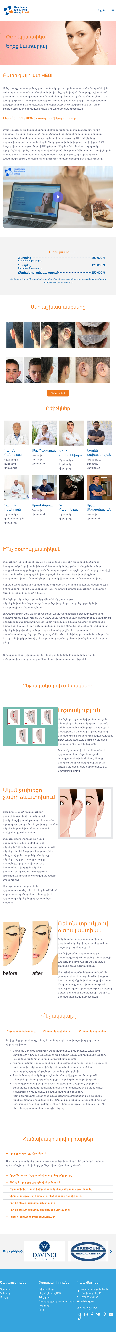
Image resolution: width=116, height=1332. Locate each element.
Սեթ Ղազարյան (44, 450)
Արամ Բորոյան (43, 505)
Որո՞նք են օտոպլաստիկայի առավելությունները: (40, 1209)
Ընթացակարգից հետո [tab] (93, 1031)
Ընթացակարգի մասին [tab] (57, 1031)
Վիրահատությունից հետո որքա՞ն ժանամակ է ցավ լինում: (46, 1195)
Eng (100, 10)
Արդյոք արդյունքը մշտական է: (28, 1153)
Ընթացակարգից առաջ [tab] (21, 1031)
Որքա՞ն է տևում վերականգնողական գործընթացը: (41, 1175)
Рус (105, 10)
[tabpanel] (58, 1081)
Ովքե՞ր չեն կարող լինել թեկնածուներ (32, 1216)
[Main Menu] (113, 10)
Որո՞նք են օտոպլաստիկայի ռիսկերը (32, 1202)
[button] (58, 1153)
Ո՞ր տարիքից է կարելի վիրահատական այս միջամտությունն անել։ (51, 1189)
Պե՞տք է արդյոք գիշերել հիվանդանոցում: (35, 1182)
